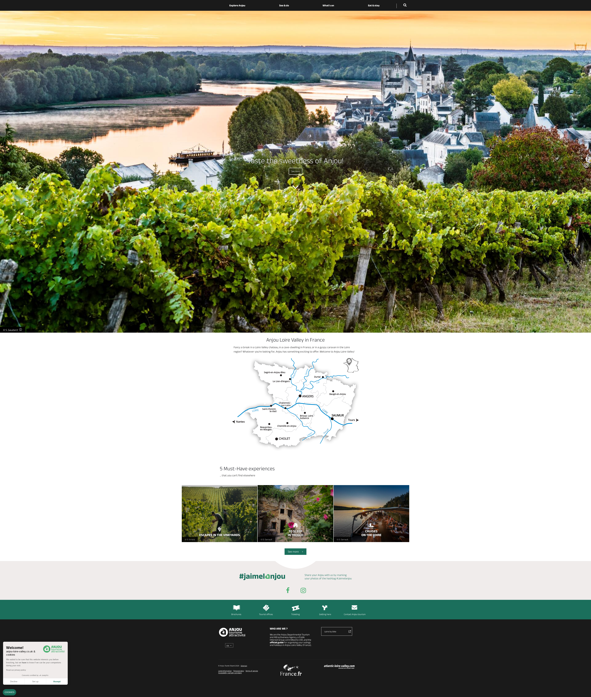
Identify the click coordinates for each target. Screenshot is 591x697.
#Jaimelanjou (344, 578)
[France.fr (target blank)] (291, 670)
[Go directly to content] (295, 187)
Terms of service (251, 671)
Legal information (225, 671)
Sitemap (244, 666)
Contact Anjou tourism (355, 614)
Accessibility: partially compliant (230, 673)
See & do (284, 5)
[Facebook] (586, 159)
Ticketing (295, 614)
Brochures (236, 614)
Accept (57, 681)
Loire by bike (330, 631)
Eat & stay (374, 5)
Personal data (238, 671)
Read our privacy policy (16, 670)
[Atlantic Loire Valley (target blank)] (339, 667)
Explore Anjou (237, 5)
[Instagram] (586, 165)
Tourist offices (266, 614)
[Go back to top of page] (585, 691)
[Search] (405, 5)
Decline (13, 681)
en (228, 645)
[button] (9, 692)
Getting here (325, 614)
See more (295, 171)
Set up (35, 681)
